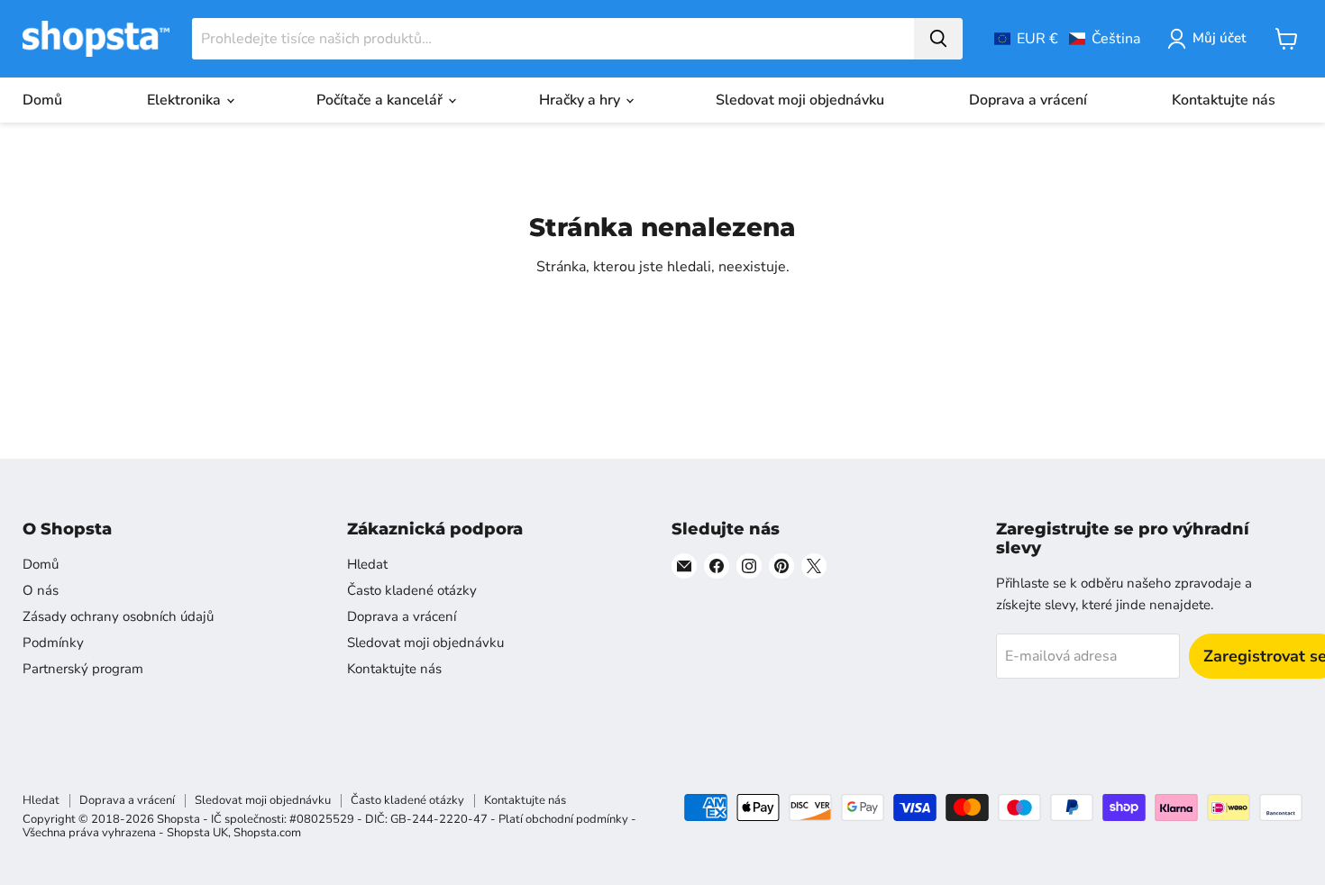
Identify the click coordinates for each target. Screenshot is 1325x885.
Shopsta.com (267, 833)
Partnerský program (83, 669)
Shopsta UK (197, 833)
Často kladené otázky (412, 590)
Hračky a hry (581, 100)
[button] (1067, 39)
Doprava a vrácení (1028, 100)
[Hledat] (938, 38)
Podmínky (53, 643)
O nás (41, 590)
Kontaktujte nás (1223, 100)
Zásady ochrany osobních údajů (118, 616)
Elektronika (185, 100)
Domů (42, 100)
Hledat (367, 564)
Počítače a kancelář (381, 100)
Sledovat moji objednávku (800, 100)
